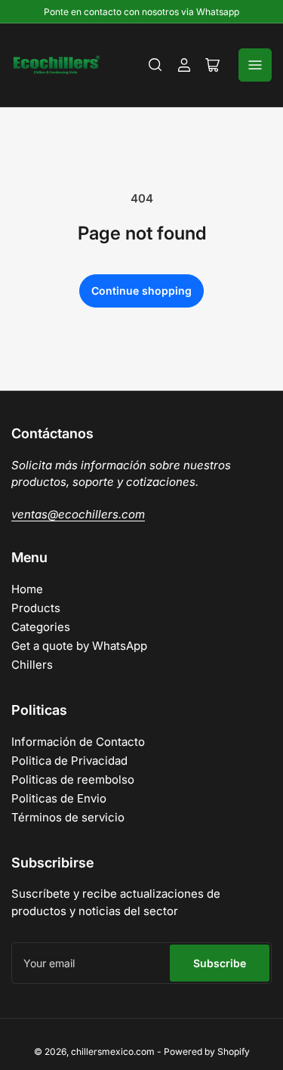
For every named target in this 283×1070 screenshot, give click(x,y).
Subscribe (219, 963)
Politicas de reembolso (72, 779)
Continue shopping (141, 290)
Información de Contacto (78, 741)
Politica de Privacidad (69, 760)
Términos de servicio (68, 817)
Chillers (32, 664)
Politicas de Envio (58, 798)
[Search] (155, 65)
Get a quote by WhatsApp (79, 646)
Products (35, 608)
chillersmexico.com (113, 1051)
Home (27, 589)
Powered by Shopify (207, 1051)
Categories (40, 627)
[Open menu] (255, 65)
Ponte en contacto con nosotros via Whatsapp (141, 11)
